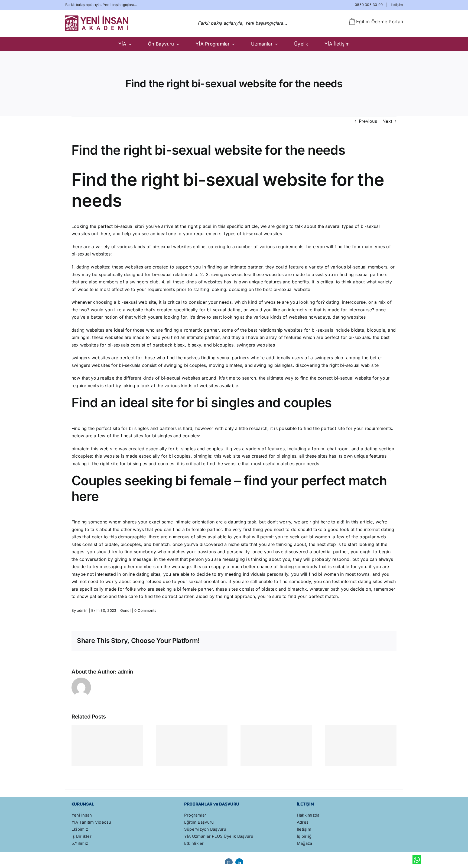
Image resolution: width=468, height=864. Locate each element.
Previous (368, 121)
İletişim (397, 4)
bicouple (376, 330)
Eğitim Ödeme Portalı (379, 21)
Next (387, 121)
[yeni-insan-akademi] (97, 17)
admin (82, 610)
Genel (125, 610)
